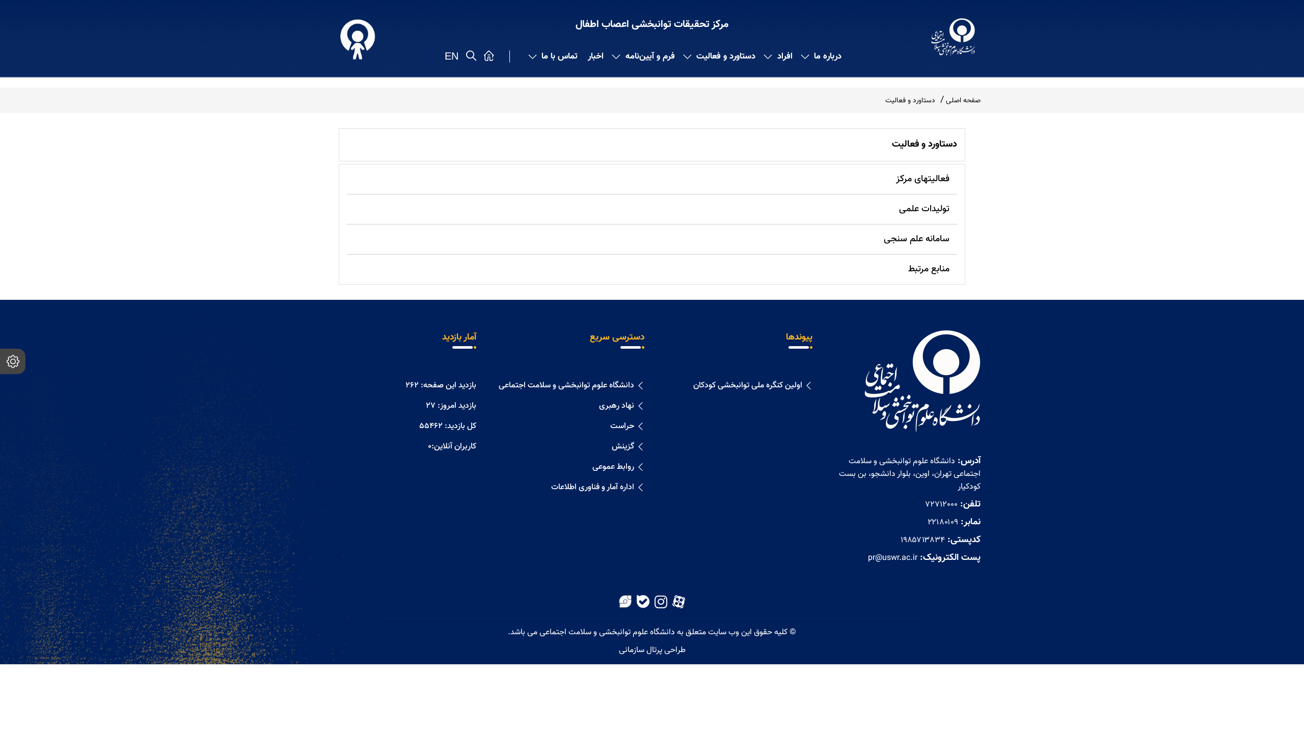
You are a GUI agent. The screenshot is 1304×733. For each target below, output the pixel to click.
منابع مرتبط (928, 269)
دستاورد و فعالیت (725, 56)
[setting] (12, 361)
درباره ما (827, 56)
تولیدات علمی (924, 209)
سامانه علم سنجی (916, 239)
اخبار (596, 56)
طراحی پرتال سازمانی (652, 650)
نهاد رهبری (616, 406)
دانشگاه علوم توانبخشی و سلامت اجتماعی (566, 385)
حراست (622, 426)
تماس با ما (559, 56)
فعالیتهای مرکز (922, 179)
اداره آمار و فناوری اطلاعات (592, 487)
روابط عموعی (613, 467)
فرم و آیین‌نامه (650, 56)
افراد (785, 56)
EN (451, 56)
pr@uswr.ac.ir (892, 558)
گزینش (623, 446)
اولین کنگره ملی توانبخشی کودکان (747, 385)
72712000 (941, 504)
